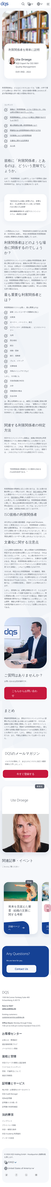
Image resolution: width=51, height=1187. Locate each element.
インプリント (7, 1121)
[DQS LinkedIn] (26, 1175)
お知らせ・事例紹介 (9, 1040)
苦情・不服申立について (11, 1071)
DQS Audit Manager (10, 1094)
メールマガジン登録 (9, 1048)
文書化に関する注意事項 (19, 140)
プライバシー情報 (9, 1125)
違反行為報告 (7, 1075)
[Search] (23, 4)
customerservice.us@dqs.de (13, 1017)
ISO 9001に (15, 497)
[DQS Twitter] (6, 1175)
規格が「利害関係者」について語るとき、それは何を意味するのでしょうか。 (28, 110)
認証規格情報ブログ (9, 1044)
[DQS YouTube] (36, 1175)
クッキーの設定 (8, 1138)
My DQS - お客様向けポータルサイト (16, 1089)
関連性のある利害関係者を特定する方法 (25, 130)
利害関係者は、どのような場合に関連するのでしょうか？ (28, 118)
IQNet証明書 (7, 1098)
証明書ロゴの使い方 (9, 1102)
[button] (31, 4)
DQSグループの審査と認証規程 (14, 1062)
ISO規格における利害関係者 (21, 135)
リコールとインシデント (11, 1067)
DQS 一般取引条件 (9, 1129)
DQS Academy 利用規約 (11, 1133)
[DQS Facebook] (16, 1175)
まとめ (12, 145)
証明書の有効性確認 (9, 1106)
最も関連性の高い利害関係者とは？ (23, 125)
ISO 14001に (38, 491)
